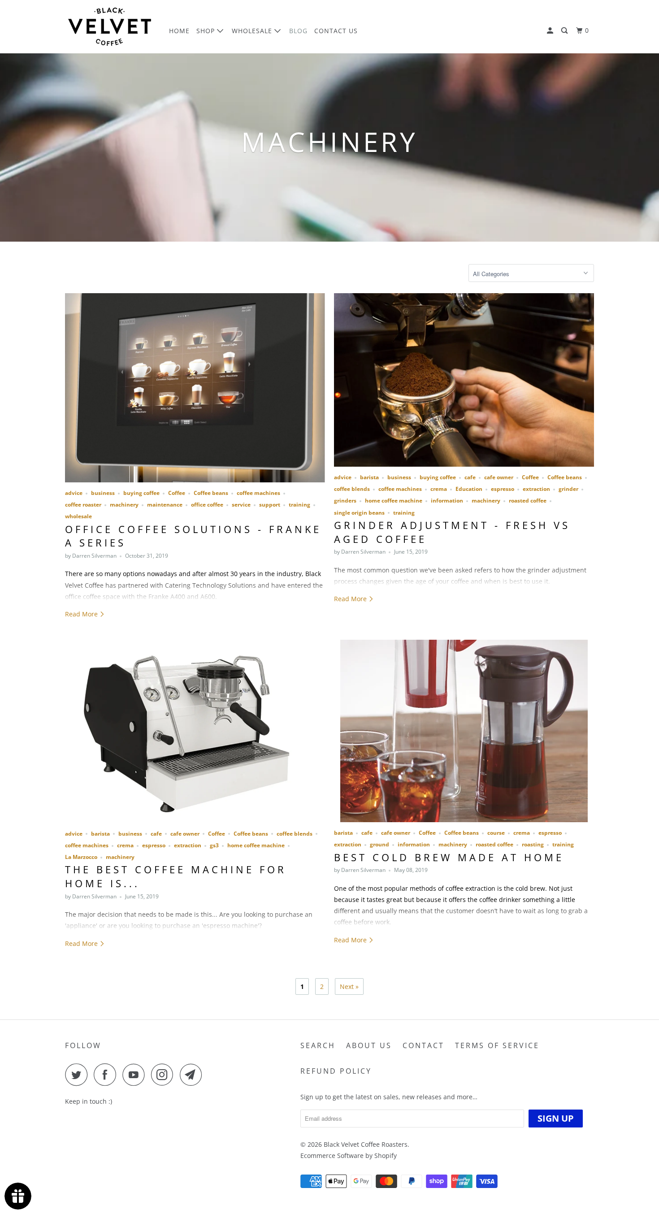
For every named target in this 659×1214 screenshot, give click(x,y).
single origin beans (359, 512)
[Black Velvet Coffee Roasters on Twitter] (78, 1074)
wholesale (78, 516)
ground (379, 844)
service (241, 504)
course (496, 832)
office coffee (207, 504)
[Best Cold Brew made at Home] (464, 731)
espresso (502, 489)
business (103, 493)
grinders (345, 500)
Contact (423, 1045)
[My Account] (551, 31)
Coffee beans (211, 493)
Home (179, 30)
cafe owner (498, 477)
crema (438, 489)
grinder (568, 489)
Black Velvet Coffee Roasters (366, 1144)
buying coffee (141, 493)
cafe (470, 477)
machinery (124, 504)
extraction (536, 489)
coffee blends (352, 489)
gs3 (214, 845)
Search (317, 1045)
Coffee (176, 493)
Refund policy (336, 1071)
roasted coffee (527, 500)
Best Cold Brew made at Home (449, 857)
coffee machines (258, 493)
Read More (82, 614)
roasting (533, 844)
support (269, 504)
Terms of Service (497, 1045)
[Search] (565, 31)
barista (369, 477)
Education (468, 489)
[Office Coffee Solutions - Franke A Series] (195, 387)
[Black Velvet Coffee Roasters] (111, 26)
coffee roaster (83, 504)
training (299, 504)
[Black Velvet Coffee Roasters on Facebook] (107, 1074)
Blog (298, 30)
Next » (349, 986)
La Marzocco (81, 857)
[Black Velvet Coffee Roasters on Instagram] (164, 1074)
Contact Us (336, 30)
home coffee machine (393, 500)
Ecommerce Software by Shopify (348, 1155)
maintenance (164, 504)
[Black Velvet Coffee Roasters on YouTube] (135, 1074)
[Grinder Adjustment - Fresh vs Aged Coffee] (464, 380)
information (447, 500)
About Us (369, 1045)
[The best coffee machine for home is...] (195, 731)
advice (73, 493)
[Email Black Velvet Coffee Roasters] (193, 1074)
